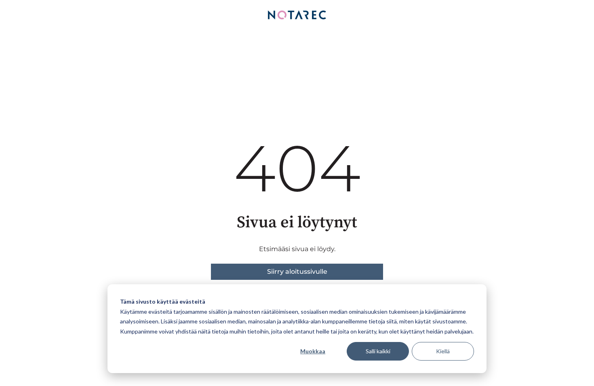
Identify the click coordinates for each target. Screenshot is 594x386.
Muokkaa (312, 351)
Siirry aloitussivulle (297, 271)
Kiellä (443, 351)
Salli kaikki (378, 351)
